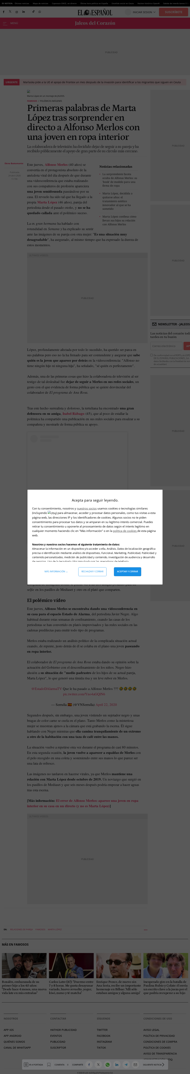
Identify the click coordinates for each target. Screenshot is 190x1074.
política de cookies (125, 531)
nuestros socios (87, 508)
